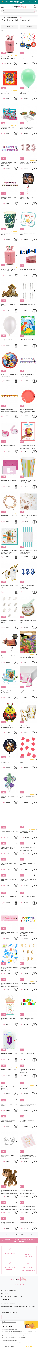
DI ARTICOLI (9, 1291)
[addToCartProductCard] (16, 63)
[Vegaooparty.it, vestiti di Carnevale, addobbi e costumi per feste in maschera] (19, 5)
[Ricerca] (34, 11)
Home (3, 17)
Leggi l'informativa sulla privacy (10, 1340)
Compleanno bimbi (11, 17)
